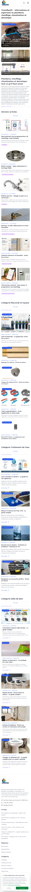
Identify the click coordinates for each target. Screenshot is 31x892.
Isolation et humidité (7, 51)
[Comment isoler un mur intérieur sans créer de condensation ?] (15, 56)
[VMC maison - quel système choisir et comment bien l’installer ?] (15, 34)
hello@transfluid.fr (8, 805)
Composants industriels (7, 174)
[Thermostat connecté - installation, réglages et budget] (15, 69)
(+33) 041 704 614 (8, 802)
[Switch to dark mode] (24, 2)
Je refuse (9, 888)
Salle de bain (6, 610)
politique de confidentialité (14, 885)
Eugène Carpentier (5, 253)
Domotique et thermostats (9, 64)
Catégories (5, 856)
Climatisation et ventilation (9, 24)
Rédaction (4, 843)
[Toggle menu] (28, 2)
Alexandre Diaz (5, 134)
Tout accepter (22, 888)
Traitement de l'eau (7, 459)
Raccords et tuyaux (7, 314)
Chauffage (4, 144)
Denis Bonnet (4, 164)
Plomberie (4, 204)
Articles (4, 809)
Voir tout (15, 115)
